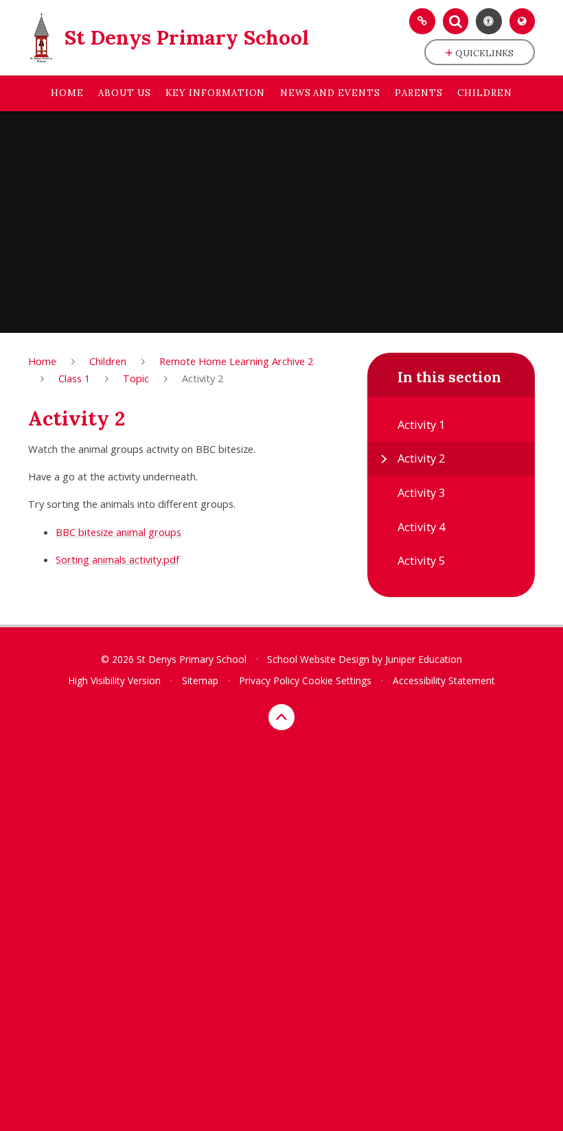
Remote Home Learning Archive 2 (236, 361)
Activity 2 (202, 378)
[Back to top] (281, 717)
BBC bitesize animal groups (118, 532)
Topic (136, 378)
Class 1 (74, 378)
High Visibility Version (114, 680)
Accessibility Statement (444, 680)
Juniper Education (423, 659)
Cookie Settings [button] (336, 680)
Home (42, 361)
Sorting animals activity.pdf (117, 559)
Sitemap (200, 680)
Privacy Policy (269, 680)
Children (107, 361)
